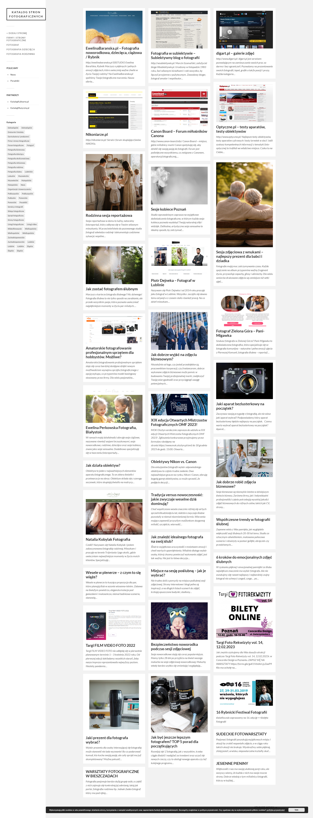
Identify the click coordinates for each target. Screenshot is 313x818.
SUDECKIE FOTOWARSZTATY (241, 734)
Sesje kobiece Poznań (168, 209)
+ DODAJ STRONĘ (17, 33)
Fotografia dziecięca (21, 49)
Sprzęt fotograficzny (16, 216)
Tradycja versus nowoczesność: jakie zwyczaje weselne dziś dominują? (177, 499)
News (13, 74)
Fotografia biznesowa (16, 150)
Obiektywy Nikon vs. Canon (173, 461)
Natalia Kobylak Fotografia (108, 539)
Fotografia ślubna (15, 172)
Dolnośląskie (13, 128)
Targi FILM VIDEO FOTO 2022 (110, 645)
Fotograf (13, 45)
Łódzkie (31, 242)
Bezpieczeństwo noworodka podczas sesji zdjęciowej (174, 646)
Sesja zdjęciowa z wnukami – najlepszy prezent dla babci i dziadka (239, 256)
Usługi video (32, 224)
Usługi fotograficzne (16, 224)
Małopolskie (26, 180)
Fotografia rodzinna (21, 54)
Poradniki (14, 81)
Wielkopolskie (30, 229)
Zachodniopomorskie (16, 237)
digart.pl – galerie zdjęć (235, 53)
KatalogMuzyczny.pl (19, 108)
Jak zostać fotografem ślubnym (112, 289)
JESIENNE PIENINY (232, 763)
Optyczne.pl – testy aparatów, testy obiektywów (240, 129)
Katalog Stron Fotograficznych (26, 14)
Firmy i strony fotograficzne (16, 39)
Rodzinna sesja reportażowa (109, 215)
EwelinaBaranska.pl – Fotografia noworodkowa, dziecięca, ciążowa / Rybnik (114, 52)
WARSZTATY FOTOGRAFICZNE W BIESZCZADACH (112, 773)
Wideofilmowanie (15, 229)
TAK (296, 809)
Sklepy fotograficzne (16, 211)
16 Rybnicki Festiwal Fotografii (241, 712)
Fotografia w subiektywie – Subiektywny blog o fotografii (175, 55)
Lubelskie (29, 172)
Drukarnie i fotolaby (16, 132)
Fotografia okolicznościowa (18, 158)
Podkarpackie (13, 194)
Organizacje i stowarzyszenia (19, 189)
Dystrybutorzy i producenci (18, 136)
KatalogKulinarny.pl (19, 101)
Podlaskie (12, 198)
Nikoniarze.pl (97, 134)
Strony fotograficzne (16, 220)
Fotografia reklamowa (16, 163)
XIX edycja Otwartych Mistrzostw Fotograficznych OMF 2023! (179, 422)
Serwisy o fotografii (15, 207)
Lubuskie (11, 176)
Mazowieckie (23, 176)
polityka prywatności (276, 810)
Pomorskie (23, 198)
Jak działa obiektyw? (103, 465)
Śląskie (30, 246)
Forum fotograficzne (16, 145)
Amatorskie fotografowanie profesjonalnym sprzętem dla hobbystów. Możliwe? (110, 352)
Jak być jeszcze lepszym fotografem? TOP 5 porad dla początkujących (174, 741)
